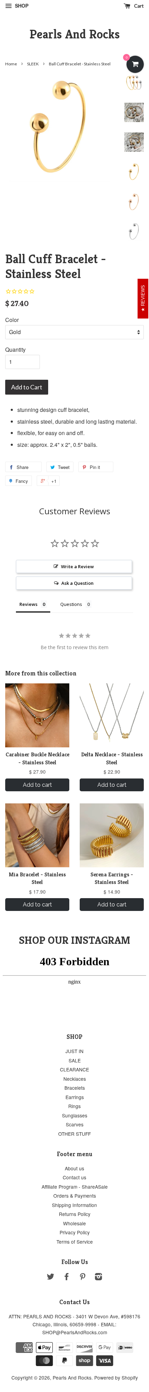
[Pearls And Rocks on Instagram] (98, 1277)
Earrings (74, 1097)
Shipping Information (74, 1204)
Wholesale (74, 1223)
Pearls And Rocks (74, 34)
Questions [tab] (71, 604)
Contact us (74, 1177)
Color (12, 320)
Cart (138, 6)
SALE (75, 1060)
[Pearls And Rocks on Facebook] (66, 1277)
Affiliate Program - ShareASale (75, 1186)
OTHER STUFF (74, 1133)
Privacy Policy (75, 1232)
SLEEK (33, 63)
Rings (74, 1106)
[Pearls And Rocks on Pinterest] (82, 1277)
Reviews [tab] (28, 604)
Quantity (15, 349)
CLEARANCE (74, 1069)
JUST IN (74, 1051)
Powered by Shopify (116, 1377)
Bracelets (74, 1087)
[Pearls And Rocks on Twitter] (50, 1277)
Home (11, 63)
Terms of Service (74, 1241)
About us (74, 1168)
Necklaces (74, 1078)
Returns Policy (74, 1213)
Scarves (75, 1124)
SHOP (21, 5)
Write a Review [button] (77, 566)
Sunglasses (74, 1115)
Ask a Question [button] (77, 583)
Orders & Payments (74, 1195)
